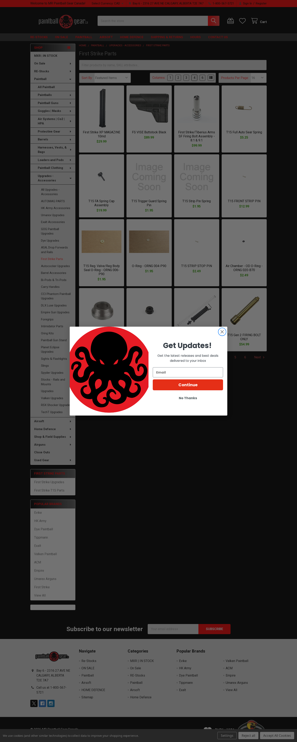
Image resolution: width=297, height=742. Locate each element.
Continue (188, 385)
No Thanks (188, 398)
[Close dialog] (222, 331)
